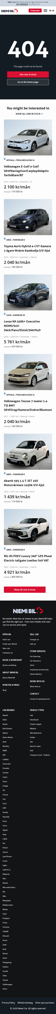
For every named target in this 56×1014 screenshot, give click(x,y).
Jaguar (5, 830)
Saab (5, 945)
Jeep (4, 834)
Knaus (5, 848)
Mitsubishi (7, 901)
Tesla (5, 976)
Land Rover (7, 856)
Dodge (5, 786)
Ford (4, 803)
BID (4, 755)
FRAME (5, 931)
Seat (4, 949)
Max (4, 878)
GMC (4, 808)
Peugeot (6, 918)
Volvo (5, 989)
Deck (32, 665)
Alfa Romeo (7, 728)
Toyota (5, 980)
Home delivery (36, 674)
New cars (6, 648)
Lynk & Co (7, 870)
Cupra (5, 777)
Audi (4, 742)
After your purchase (44, 1003)
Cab (31, 715)
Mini (4, 896)
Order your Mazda (10, 644)
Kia (4, 843)
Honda (5, 812)
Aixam (5, 724)
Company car (8, 653)
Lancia (5, 852)
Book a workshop (9, 665)
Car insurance (35, 661)
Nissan (5, 909)
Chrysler (6, 768)
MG (4, 892)
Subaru (5, 967)
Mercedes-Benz (9, 887)
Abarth (5, 715)
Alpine (5, 733)
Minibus (33, 728)
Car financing (35, 656)
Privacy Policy (8, 1003)
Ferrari (5, 795)
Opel (5, 914)
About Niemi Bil (9, 678)
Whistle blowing (25, 1003)
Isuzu (5, 821)
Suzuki (5, 971)
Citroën (5, 773)
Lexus (5, 861)
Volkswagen (7, 984)
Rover (5, 940)
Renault (6, 936)
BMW (5, 751)
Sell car (33, 644)
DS (4, 790)
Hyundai (6, 817)
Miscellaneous (35, 733)
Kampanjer (35, 10)
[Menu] (45, 10)
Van (31, 742)
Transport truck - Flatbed (40, 755)
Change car (34, 639)
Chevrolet (7, 764)
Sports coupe (35, 746)
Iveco (5, 826)
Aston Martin (8, 737)
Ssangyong (7, 962)
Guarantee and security (39, 670)
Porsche (6, 927)
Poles (5, 923)
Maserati (6, 874)
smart (5, 958)
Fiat (4, 799)
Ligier (5, 865)
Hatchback (34, 720)
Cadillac (6, 759)
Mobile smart (8, 905)
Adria (5, 720)
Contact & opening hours (40, 699)
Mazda (5, 883)
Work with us (35, 686)
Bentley (6, 746)
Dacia (5, 781)
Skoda (5, 953)
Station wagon (36, 724)
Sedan (32, 737)
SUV (31, 751)
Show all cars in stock (28, 114)
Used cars (6, 639)
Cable (5, 839)
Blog (4, 690)
